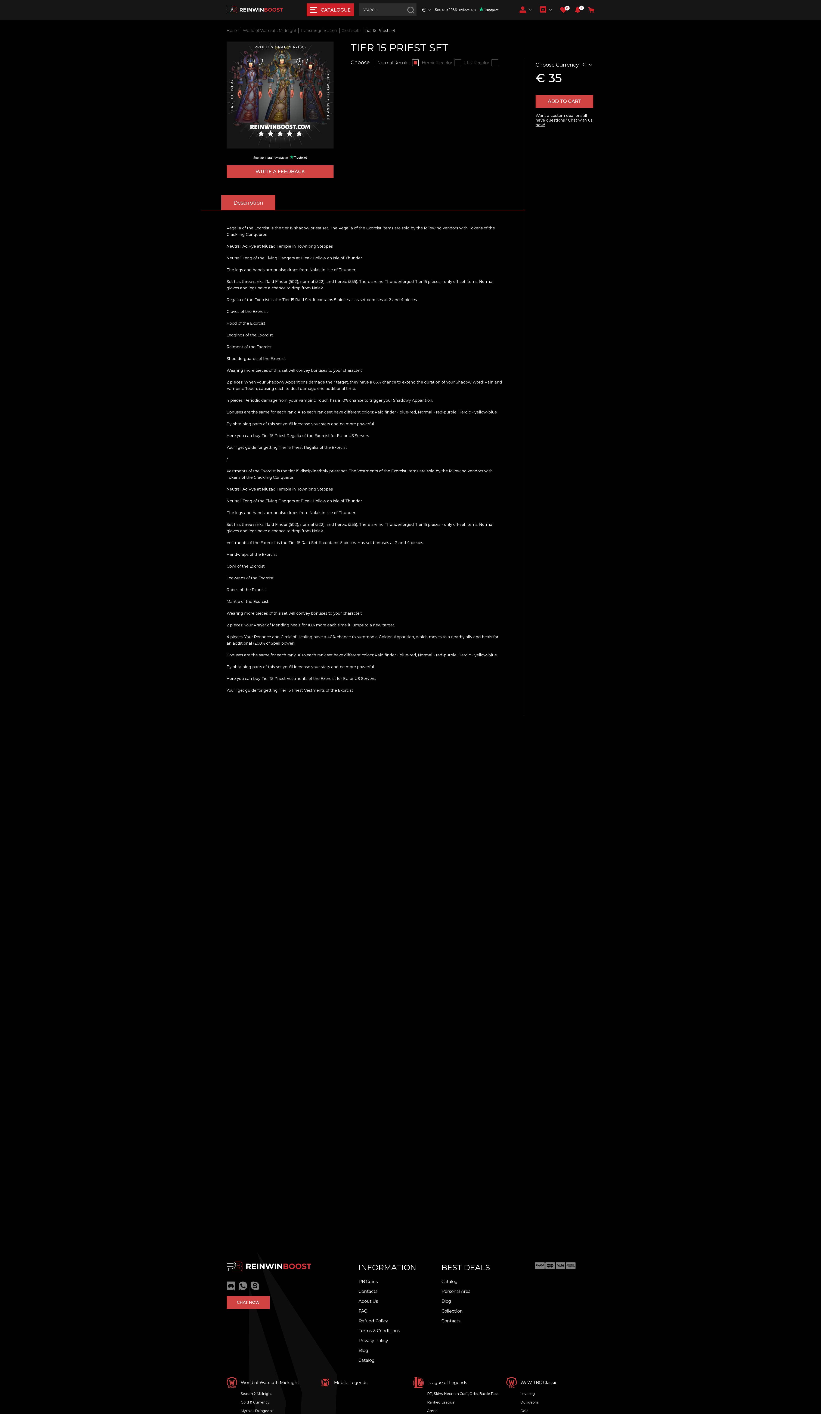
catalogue (336, 10)
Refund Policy (373, 1320)
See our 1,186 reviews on (455, 10)
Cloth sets (350, 30)
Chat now (248, 1302)
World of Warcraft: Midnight (269, 30)
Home (233, 30)
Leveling (527, 1394)
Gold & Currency (255, 1402)
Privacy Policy (373, 1340)
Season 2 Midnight (256, 1394)
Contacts (368, 1291)
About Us (368, 1301)
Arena (432, 1411)
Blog (363, 1350)
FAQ (363, 1311)
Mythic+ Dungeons (257, 1411)
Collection (452, 1311)
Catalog (367, 1360)
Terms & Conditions (379, 1330)
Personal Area (456, 1291)
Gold (524, 1411)
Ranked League (441, 1402)
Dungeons (529, 1402)
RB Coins (368, 1281)
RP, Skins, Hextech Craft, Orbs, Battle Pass (462, 1394)
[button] (577, 10)
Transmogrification (319, 30)
